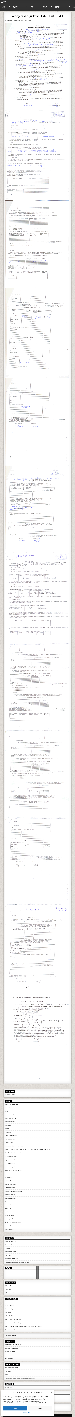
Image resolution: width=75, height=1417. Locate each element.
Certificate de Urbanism (12, 1212)
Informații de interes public (13, 1319)
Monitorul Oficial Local (11, 1104)
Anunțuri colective (10, 1184)
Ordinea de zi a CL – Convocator (14, 1146)
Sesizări (7, 1248)
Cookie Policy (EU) (10, 1329)
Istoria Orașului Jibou (11, 1348)
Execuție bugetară (10, 1198)
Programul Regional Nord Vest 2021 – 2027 (17, 1262)
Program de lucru (10, 1121)
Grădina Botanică (10, 1351)
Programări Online (10, 1251)
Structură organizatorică (12, 1167)
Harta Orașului (9, 1358)
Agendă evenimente (10, 1118)
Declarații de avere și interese (14, 1170)
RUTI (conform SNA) (11, 1305)
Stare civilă (8, 1226)
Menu (4, 2)
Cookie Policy (26, 1412)
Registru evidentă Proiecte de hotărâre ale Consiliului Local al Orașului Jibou (27, 1149)
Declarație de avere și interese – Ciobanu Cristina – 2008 (37, 16)
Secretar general (10, 1139)
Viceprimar (8, 1132)
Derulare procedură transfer (13, 1191)
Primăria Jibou (15, 7)
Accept (15, 1408)
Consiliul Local (9, 1142)
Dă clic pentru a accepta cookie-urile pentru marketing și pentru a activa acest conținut (38, 1273)
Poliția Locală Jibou (10, 1293)
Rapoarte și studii (10, 1160)
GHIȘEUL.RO (8, 1387)
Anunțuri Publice (45, 7)
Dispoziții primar (10, 1219)
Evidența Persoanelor (11, 1286)
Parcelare (8, 1371)
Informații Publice (57, 7)
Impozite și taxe (9, 1173)
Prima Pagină (3, 7)
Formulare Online (10, 1244)
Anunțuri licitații (9, 1180)
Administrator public (11, 1135)
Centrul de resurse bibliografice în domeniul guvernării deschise (24, 1326)
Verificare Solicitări (10, 1241)
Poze (6, 1374)
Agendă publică (9, 1115)
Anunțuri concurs (10, 1187)
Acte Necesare (9, 1312)
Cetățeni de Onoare (10, 1335)
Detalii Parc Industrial (11, 1367)
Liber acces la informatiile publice (15, 1323)
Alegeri (7, 1111)
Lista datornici (9, 1177)
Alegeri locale (9, 1108)
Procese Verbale (10, 1163)
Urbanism (8, 1208)
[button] (51, 1392)
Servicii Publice (32, 7)
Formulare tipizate (10, 1309)
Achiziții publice (9, 1229)
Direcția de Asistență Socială (13, 1222)
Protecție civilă (9, 1215)
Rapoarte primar (10, 1194)
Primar (7, 1128)
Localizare (8, 1125)
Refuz (40, 1408)
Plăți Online (8, 1255)
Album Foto (8, 1355)
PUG (6, 1201)
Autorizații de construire (12, 1205)
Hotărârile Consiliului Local (13, 1153)
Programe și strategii (11, 1156)
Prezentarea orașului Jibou (13, 1344)
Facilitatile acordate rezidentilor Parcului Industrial (20, 1378)
